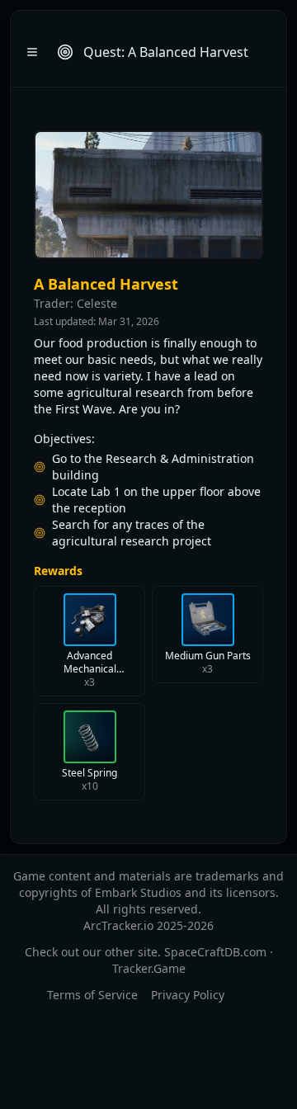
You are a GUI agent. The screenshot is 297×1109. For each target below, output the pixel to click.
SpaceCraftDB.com (215, 952)
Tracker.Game (149, 968)
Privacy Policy (187, 995)
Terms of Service (92, 995)
